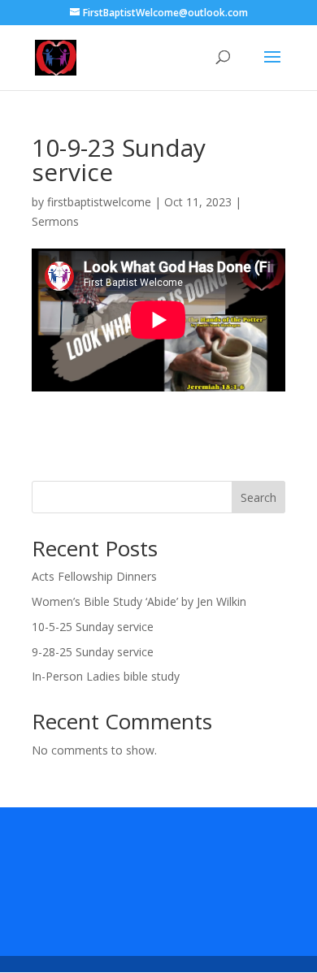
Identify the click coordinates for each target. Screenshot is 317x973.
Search (258, 497)
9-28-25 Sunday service (93, 651)
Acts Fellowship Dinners (94, 576)
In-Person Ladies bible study (106, 676)
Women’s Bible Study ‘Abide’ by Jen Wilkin (139, 601)
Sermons (55, 221)
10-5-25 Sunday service (93, 626)
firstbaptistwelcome (99, 202)
